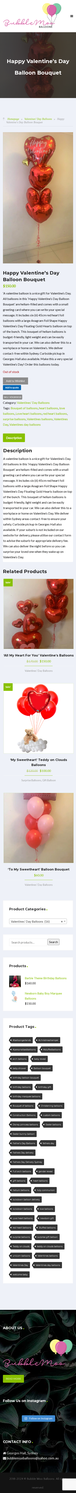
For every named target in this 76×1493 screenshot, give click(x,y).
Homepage (13, 119)
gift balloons (19, 1180)
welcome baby (20, 1274)
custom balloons (51, 1115)
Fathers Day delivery (23, 1152)
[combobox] (38, 921)
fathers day (48, 1143)
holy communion (46, 1190)
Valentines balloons (40, 419)
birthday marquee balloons (26, 1096)
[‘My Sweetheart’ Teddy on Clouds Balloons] (39, 718)
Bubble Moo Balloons (40, 1479)
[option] (38, 197)
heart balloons (48, 408)
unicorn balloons (21, 1255)
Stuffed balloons (47, 1227)
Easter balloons (53, 1124)
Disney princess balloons (25, 1124)
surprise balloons (14, 419)
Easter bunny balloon (24, 1134)
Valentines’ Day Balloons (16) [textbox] (37, 921)
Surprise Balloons (31, 780)
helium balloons (21, 1190)
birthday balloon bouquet (26, 1077)
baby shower (19, 1068)
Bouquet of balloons (24, 408)
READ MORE (13, 1378)
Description (14, 438)
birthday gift (44, 1087)
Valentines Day (20, 1265)
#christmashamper (48, 1040)
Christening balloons (51, 1105)
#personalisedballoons (24, 1049)
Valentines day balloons (25, 424)
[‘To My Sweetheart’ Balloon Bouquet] (39, 828)
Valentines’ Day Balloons (38, 119)
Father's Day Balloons (24, 1143)
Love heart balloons (29, 413)
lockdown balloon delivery (26, 1199)
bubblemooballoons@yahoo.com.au (33, 1458)
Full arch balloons (22, 1171)
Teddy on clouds (21, 1246)
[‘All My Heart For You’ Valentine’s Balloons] (39, 614)
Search (53, 942)
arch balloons (20, 1059)
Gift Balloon (49, 780)
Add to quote (12, 387)
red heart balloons (55, 413)
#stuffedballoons (52, 1049)
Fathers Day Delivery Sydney (27, 1162)
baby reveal (40, 1059)
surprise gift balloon (47, 1237)
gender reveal (46, 1171)
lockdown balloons (22, 1209)
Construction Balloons (24, 1115)
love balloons (46, 1209)
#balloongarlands (22, 1040)
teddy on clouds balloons (50, 1246)
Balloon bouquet (42, 1068)
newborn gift (47, 1218)
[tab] (14, 437)
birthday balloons (22, 1087)
